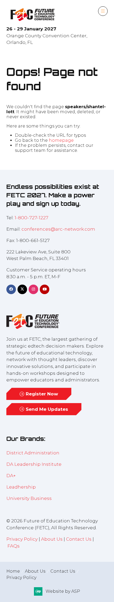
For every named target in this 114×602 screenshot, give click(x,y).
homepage (61, 140)
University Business (29, 498)
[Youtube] (44, 289)
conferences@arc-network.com (58, 229)
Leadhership (21, 487)
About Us (52, 539)
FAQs (13, 546)
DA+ (11, 475)
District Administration (32, 452)
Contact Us (78, 539)
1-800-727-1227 (31, 217)
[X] (22, 289)
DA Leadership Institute (34, 464)
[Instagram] (33, 289)
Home (13, 571)
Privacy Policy (22, 539)
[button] (103, 11)
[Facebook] (11, 289)
